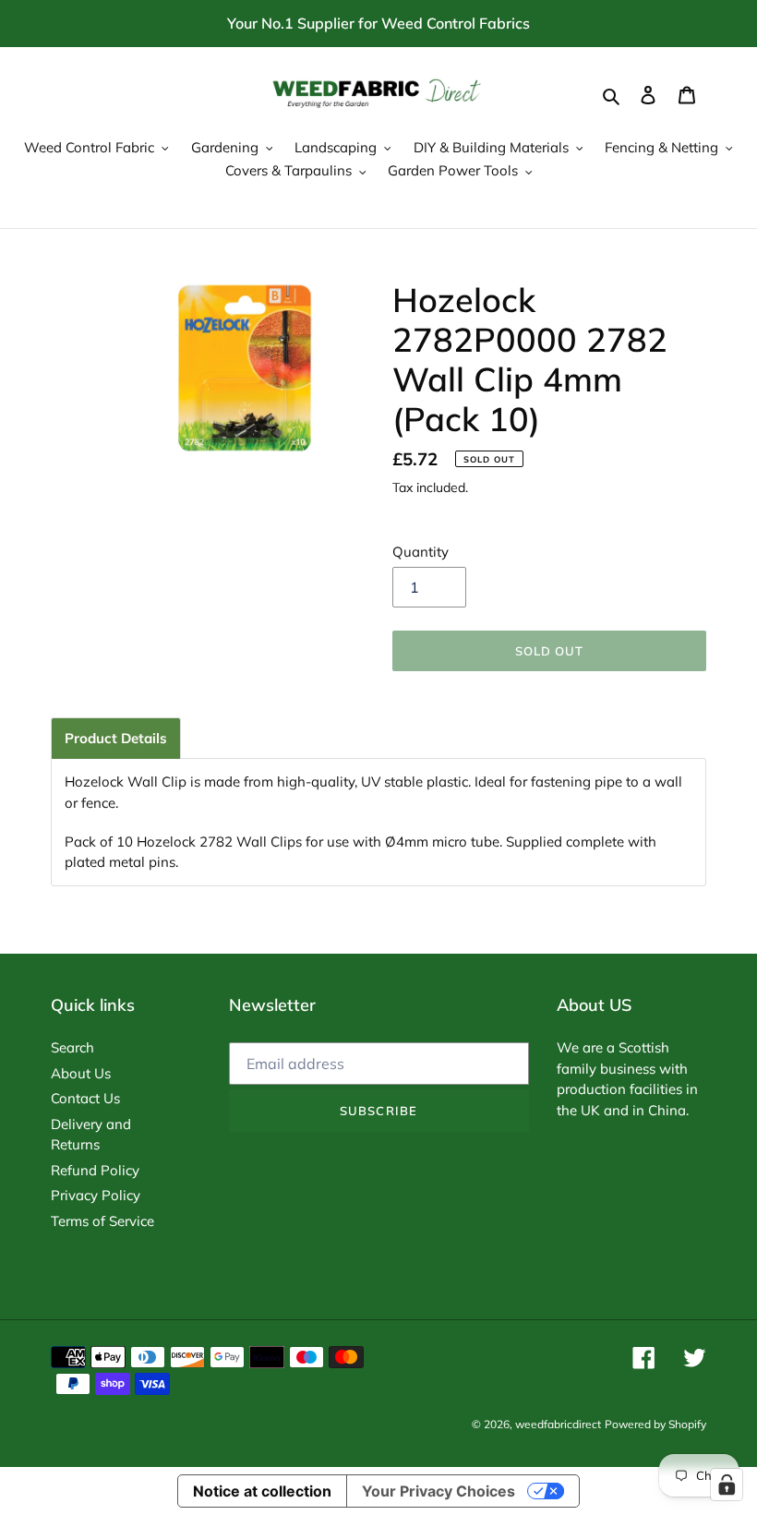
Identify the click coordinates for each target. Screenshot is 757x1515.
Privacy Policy (95, 1195)
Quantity (420, 551)
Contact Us (85, 1098)
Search (72, 1047)
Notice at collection (262, 1491)
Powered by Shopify (655, 1424)
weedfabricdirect (558, 1424)
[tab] (116, 738)
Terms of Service (102, 1221)
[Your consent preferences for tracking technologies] (726, 1484)
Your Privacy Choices (438, 1491)
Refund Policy (95, 1170)
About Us (81, 1073)
